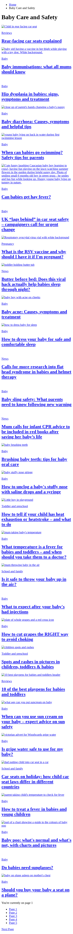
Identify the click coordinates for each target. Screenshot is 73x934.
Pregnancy (7, 243)
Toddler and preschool (14, 506)
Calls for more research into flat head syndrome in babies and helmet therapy (36, 371)
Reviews (6, 32)
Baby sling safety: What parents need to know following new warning (36, 402)
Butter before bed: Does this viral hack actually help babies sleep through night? (33, 284)
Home (12, 4)
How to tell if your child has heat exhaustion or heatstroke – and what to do (36, 519)
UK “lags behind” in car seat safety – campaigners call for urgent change (35, 224)
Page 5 (13, 922)
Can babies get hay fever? (26, 196)
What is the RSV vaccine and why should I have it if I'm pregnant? (33, 254)
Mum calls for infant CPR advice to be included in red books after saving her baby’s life (35, 431)
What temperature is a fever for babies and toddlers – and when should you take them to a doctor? (33, 551)
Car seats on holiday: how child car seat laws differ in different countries (35, 781)
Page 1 (13, 909)
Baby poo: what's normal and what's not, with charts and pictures (36, 843)
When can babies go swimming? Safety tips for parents (32, 155)
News (4, 271)
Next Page (7, 929)
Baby (4, 58)
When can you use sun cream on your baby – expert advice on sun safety (33, 721)
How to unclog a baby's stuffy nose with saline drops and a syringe (34, 489)
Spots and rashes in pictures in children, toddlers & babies (30, 664)
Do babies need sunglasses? (27, 867)
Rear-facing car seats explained (31, 40)
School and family (12, 571)
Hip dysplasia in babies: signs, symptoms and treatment (30, 97)
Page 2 (13, 912)
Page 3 (13, 916)
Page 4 (13, 919)
